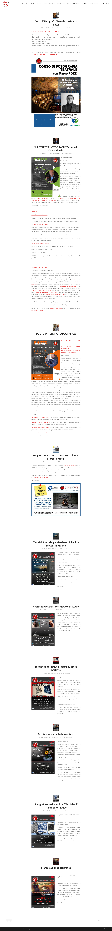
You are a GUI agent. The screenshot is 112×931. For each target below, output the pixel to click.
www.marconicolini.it (56, 308)
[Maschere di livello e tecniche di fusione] (56, 536)
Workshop (59, 28)
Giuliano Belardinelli (67, 153)
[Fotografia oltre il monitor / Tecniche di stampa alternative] (56, 798)
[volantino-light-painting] (56, 727)
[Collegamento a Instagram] (106, 3)
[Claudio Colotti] (56, 327)
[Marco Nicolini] (56, 141)
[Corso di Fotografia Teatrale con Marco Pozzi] (56, 15)
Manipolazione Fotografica (56, 867)
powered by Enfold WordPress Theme (33, 929)
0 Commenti (50, 737)
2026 (52, 28)
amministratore (67, 28)
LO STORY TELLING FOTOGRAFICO (56, 333)
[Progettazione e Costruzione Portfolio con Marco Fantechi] (56, 449)
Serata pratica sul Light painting (56, 733)
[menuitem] (23, 3)
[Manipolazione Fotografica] (56, 861)
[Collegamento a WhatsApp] (108, 3)
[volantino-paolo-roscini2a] (56, 660)
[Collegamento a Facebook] (103, 3)
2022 (52, 462)
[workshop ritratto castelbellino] (56, 600)
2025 (51, 153)
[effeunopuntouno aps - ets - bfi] (5, 3)
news (55, 28)
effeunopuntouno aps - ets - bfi (17, 929)
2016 (53, 549)
